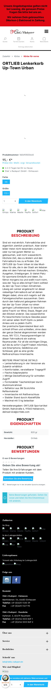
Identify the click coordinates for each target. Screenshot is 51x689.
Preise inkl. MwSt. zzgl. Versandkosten (21, 163)
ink (6, 182)
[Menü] (46, 32)
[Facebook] (16, 583)
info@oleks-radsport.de (12, 662)
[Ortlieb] (25, 94)
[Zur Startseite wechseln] (22, 31)
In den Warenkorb (33, 201)
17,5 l (6, 193)
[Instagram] (7, 583)
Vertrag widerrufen (25, 47)
